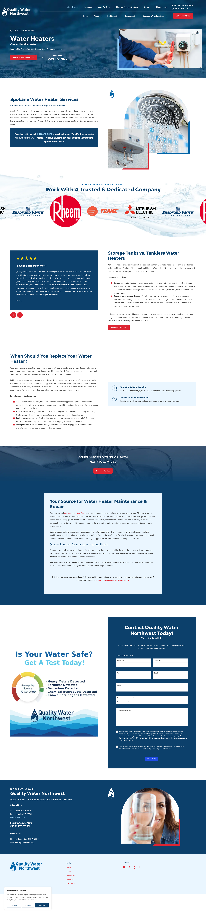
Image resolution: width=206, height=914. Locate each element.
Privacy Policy (127, 740)
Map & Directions (17, 817)
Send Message (151, 759)
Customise (14, 905)
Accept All (42, 905)
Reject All (28, 905)
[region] (28, 898)
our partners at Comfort (74, 513)
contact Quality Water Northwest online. (113, 580)
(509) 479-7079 (44, 134)
